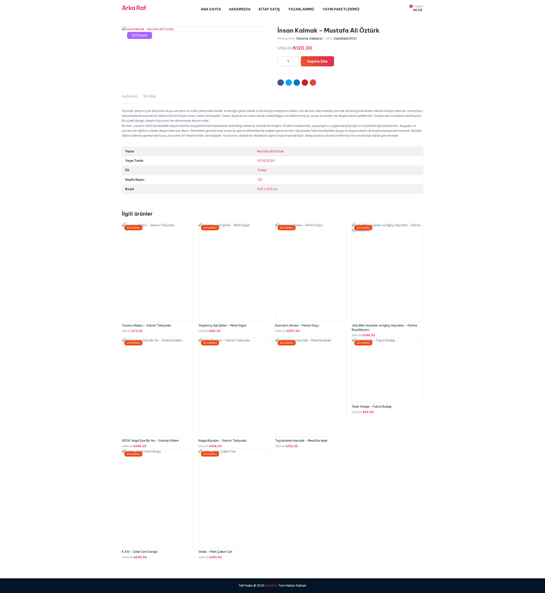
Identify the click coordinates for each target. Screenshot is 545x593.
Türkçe (262, 170)
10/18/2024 (266, 161)
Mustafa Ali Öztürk (270, 151)
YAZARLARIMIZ (301, 9)
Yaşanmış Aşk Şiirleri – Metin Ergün (222, 325)
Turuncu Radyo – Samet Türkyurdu (146, 325)
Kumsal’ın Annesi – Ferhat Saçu (297, 325)
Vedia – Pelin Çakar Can (215, 552)
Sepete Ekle (317, 61)
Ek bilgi (149, 96)
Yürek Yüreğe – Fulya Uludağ (371, 406)
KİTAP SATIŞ (269, 9)
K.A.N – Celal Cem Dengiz (140, 552)
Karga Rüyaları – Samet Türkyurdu (222, 441)
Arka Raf (134, 7)
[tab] (130, 96)
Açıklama (130, 96)
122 (259, 180)
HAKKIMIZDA (240, 9)
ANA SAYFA (211, 9)
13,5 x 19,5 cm (267, 189)
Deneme (302, 38)
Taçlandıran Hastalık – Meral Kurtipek (301, 441)
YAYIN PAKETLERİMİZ (341, 9)
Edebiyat (316, 38)
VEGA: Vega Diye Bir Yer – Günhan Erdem (150, 441)
